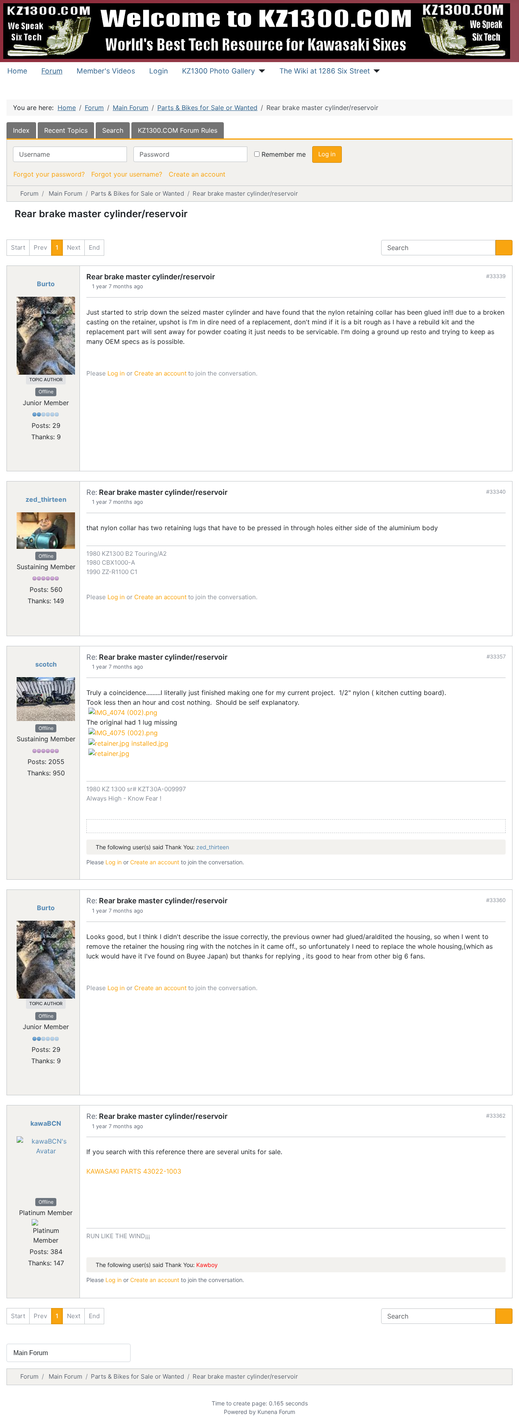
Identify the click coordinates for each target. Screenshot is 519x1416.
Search (112, 130)
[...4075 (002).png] (123, 732)
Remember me (284, 154)
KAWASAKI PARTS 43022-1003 (133, 1171)
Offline (46, 392)
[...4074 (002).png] (122, 712)
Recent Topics (66, 130)
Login (158, 71)
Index (21, 130)
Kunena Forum (276, 1411)
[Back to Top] (505, 1401)
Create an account (197, 174)
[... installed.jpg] (128, 742)
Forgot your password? (49, 174)
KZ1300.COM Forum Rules (177, 130)
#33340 (496, 491)
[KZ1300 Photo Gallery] (260, 71)
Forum (51, 71)
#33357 (496, 656)
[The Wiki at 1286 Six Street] (375, 71)
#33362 (496, 1115)
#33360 (496, 900)
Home (17, 71)
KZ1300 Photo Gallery (218, 71)
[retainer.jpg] (108, 753)
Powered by (240, 1411)
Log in (327, 154)
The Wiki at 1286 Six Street (324, 71)
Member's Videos (106, 71)
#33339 (496, 276)
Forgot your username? (126, 174)
